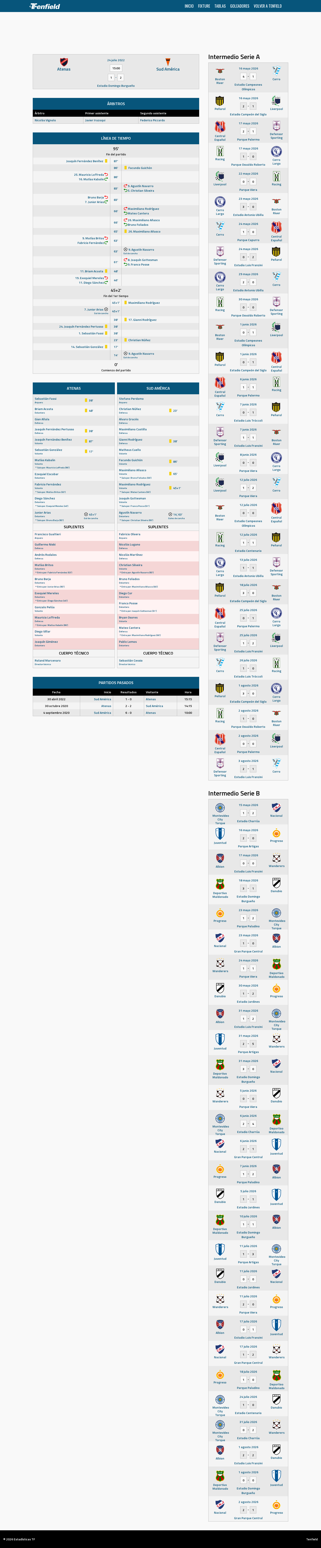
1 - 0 (128, 699)
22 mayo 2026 (248, 173)
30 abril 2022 (56, 699)
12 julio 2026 (248, 479)
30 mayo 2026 (248, 299)
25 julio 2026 (248, 610)
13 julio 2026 (248, 559)
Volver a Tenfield (268, 6)
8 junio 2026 (248, 454)
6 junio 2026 (248, 379)
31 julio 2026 (248, 1421)
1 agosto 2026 (248, 685)
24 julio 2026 (248, 1396)
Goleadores (239, 6)
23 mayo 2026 (248, 198)
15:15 (188, 699)
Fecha (56, 692)
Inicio (189, 6)
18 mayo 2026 (248, 880)
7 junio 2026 (248, 404)
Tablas (220, 6)
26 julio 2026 (248, 660)
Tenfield (312, 1539)
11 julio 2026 (248, 1246)
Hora (188, 692)
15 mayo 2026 (248, 805)
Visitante (152, 692)
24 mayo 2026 (248, 223)
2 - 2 (128, 706)
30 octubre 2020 (56, 706)
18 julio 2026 (248, 584)
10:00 (188, 712)
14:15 (188, 706)
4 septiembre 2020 (56, 712)
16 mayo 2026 (248, 68)
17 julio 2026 (248, 1321)
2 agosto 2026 (248, 710)
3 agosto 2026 (248, 760)
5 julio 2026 (248, 1191)
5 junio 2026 (248, 1090)
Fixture (204, 6)
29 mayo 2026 (248, 274)
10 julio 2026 (248, 1216)
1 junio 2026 (248, 324)
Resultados (128, 692)
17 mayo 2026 (248, 123)
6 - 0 (128, 712)
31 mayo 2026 (248, 1010)
